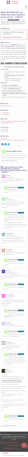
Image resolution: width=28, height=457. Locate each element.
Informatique (10, 20)
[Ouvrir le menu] (26, 7)
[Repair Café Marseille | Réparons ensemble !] (14, 2)
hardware (7, 21)
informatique (13, 21)
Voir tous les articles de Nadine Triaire (10, 160)
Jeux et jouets (16, 20)
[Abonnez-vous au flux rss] (2, 453)
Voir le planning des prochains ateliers (12, 37)
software (7, 23)
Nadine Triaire (21, 23)
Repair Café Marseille (9, 455)
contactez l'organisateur (19, 140)
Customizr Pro (17, 455)
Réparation (3, 23)
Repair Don (23, 21)
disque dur (3, 21)
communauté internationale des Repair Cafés (14, 436)
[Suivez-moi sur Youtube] (6, 453)
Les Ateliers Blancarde (6, 105)
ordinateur (18, 21)
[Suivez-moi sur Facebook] (4, 453)
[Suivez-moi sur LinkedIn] (8, 453)
